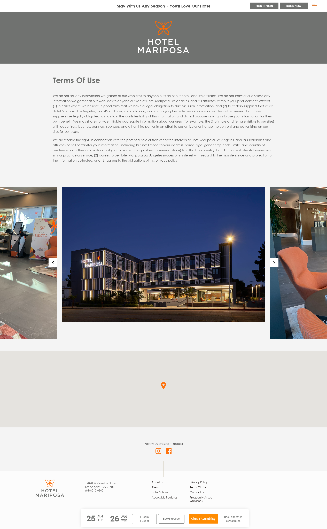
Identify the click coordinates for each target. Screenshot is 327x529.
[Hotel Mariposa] (50, 481)
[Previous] (53, 262)
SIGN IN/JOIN (264, 5)
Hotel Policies (160, 492)
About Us (157, 482)
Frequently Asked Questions (201, 499)
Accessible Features (164, 497)
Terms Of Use (198, 487)
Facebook (169, 451)
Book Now (293, 5)
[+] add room (142, 519)
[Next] (274, 262)
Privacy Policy (199, 482)
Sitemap (157, 487)
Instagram (158, 451)
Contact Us (197, 492)
